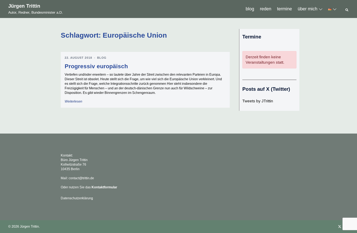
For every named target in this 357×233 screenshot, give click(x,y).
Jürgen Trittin (24, 6)
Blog (101, 57)
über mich (307, 8)
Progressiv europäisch (96, 66)
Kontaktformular (104, 187)
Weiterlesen (73, 101)
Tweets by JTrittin (257, 101)
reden (265, 8)
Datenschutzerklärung (77, 198)
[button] (347, 9)
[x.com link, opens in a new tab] (339, 226)
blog (250, 8)
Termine (284, 8)
